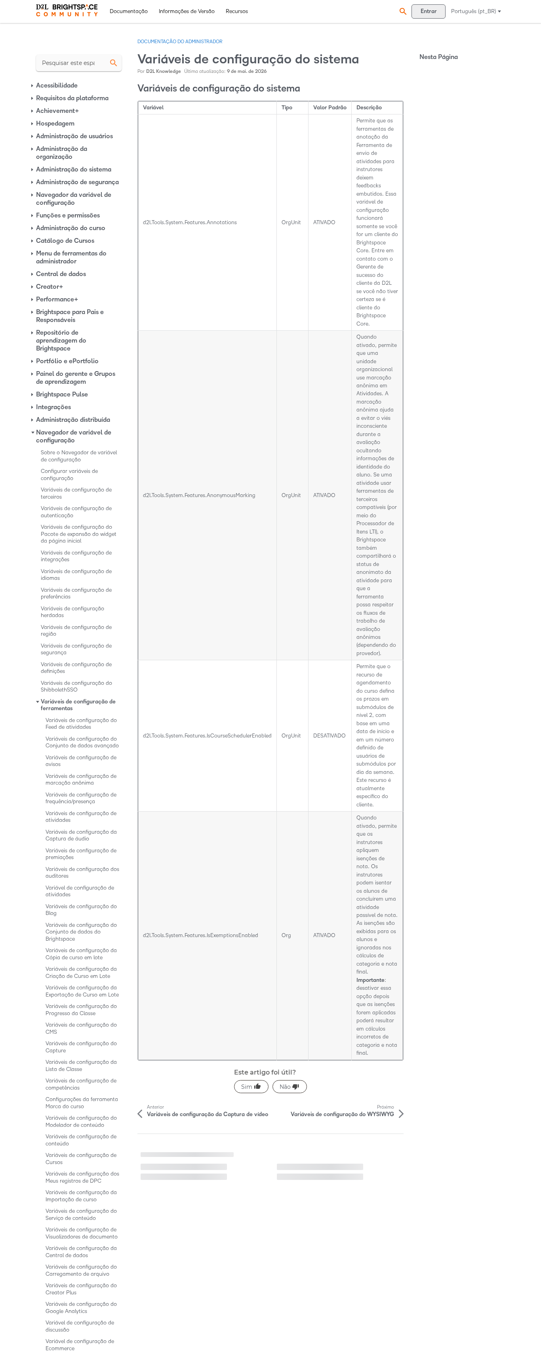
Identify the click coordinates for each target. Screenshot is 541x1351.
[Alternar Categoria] (33, 85)
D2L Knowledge (163, 71)
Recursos (237, 11)
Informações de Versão (187, 11)
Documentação (129, 11)
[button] (402, 11)
